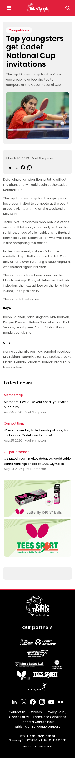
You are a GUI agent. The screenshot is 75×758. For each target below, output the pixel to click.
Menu (9, 8)
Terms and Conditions (49, 717)
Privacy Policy (56, 712)
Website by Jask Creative (37, 746)
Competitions (19, 30)
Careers (35, 712)
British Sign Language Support (37, 726)
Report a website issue (38, 722)
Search (67, 8)
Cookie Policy (19, 717)
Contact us (17, 712)
